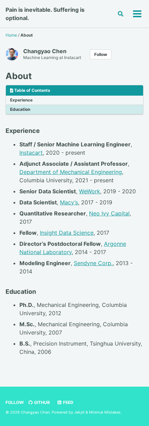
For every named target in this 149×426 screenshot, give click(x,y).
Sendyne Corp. (93, 263)
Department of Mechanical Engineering (70, 171)
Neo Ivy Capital (109, 213)
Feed (67, 402)
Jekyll (79, 412)
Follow (100, 54)
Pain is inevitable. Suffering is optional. (45, 13)
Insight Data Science (67, 232)
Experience (21, 100)
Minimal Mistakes (105, 412)
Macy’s (69, 202)
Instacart (31, 152)
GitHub (41, 402)
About (19, 76)
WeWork (89, 191)
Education (20, 109)
